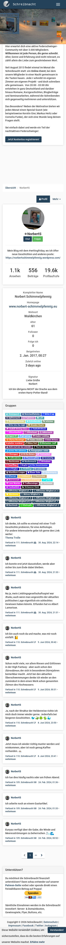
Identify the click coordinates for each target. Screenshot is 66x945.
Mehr (58, 200)
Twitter (39, 925)
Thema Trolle (12, 537)
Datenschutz (51, 922)
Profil (44, 199)
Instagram (50, 925)
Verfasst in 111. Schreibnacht (31, 542)
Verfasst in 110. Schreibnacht (30, 642)
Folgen (37, 239)
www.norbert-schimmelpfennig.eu (33, 306)
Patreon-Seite (13, 885)
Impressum (14, 925)
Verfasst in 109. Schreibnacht (31, 782)
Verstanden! (57, 930)
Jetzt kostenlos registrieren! (23, 139)
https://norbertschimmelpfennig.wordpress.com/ (33, 257)
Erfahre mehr (37, 942)
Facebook (28, 925)
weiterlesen (10, 545)
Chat (27, 239)
